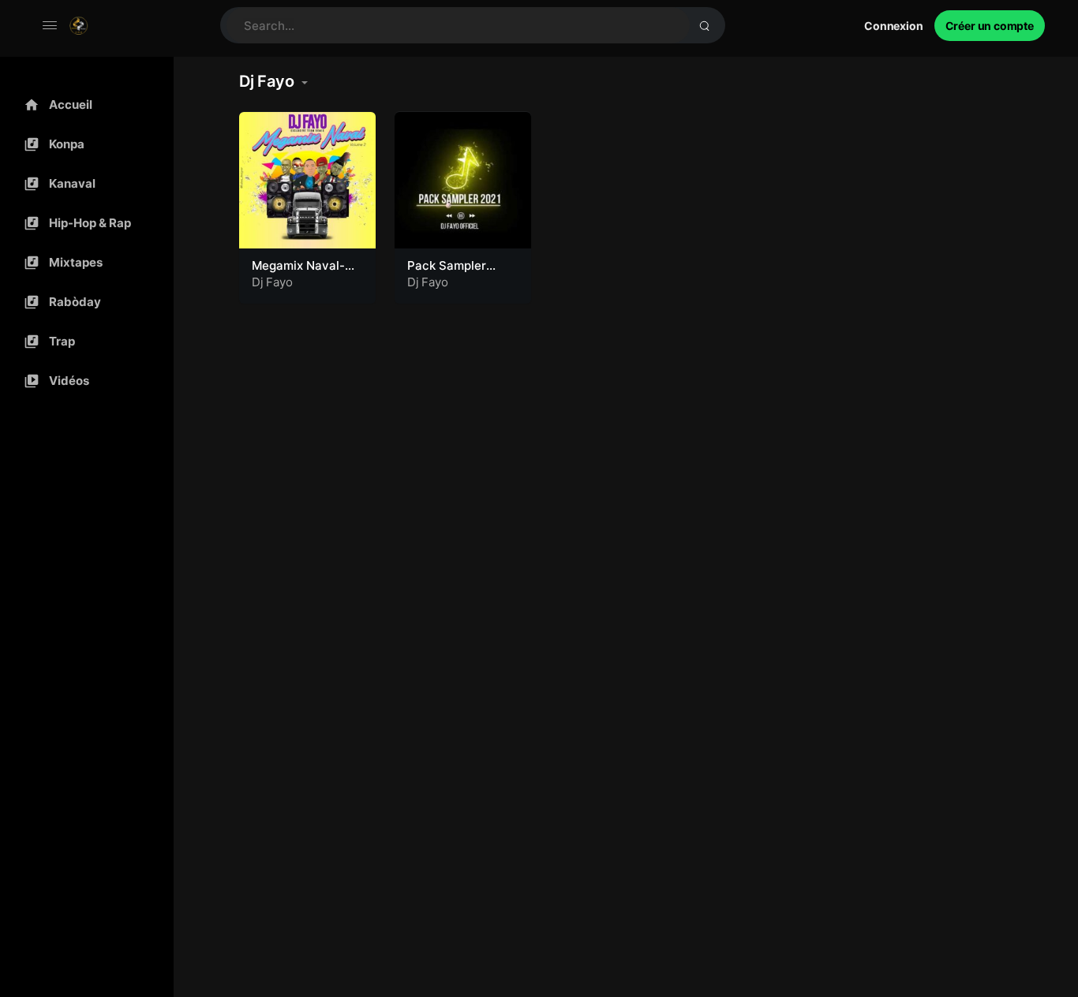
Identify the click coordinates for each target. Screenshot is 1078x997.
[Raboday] (83, 302)
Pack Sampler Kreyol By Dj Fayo (458, 273)
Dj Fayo (272, 281)
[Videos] (83, 381)
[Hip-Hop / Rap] (83, 223)
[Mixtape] (83, 263)
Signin (893, 25)
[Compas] (83, 144)
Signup (989, 25)
